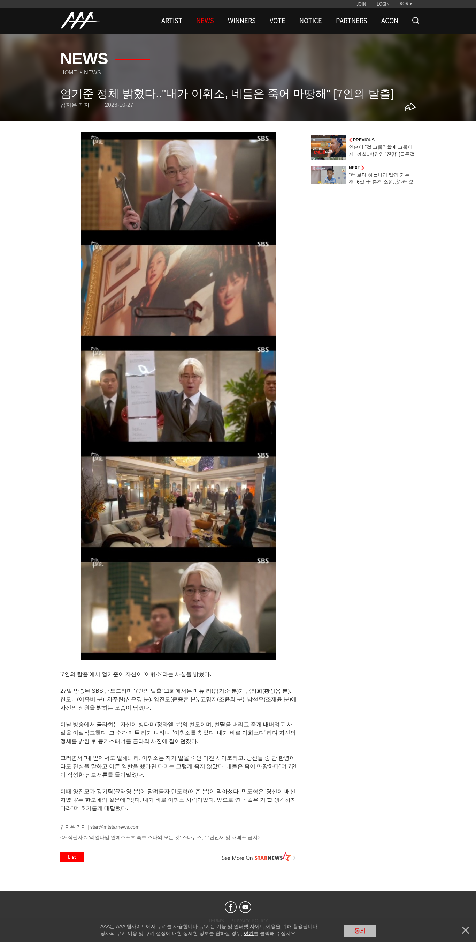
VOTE (277, 20)
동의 (360, 931)
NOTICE (310, 20)
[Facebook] (231, 907)
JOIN (361, 4)
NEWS (205, 20)
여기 (249, 933)
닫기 (465, 930)
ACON (389, 20)
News (92, 72)
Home (68, 72)
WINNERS (242, 20)
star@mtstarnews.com (115, 827)
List (72, 857)
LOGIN (383, 4)
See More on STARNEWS (259, 857)
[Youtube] (245, 907)
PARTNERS (351, 20)
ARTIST (171, 20)
